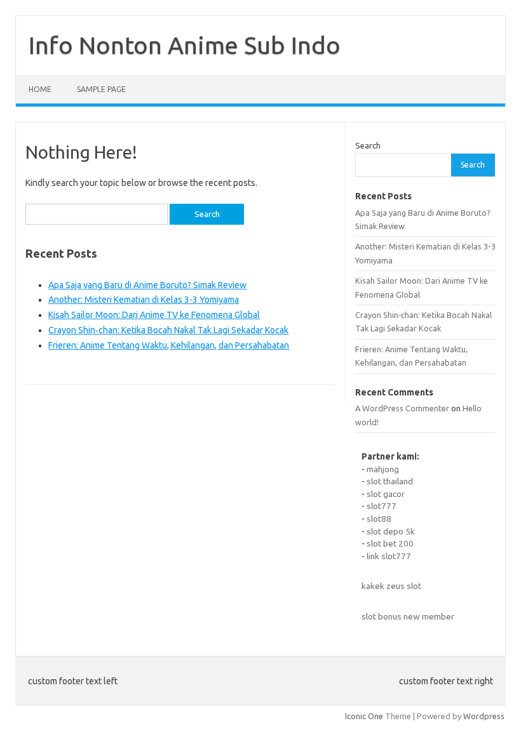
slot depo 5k (391, 531)
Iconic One (364, 716)
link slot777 (389, 556)
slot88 (379, 519)
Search (368, 145)
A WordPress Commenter (402, 408)
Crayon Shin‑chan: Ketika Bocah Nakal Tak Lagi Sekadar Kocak (168, 330)
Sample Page (101, 89)
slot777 (381, 506)
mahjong (383, 469)
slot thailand (390, 481)
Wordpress (483, 716)
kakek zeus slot (391, 586)
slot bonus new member (408, 616)
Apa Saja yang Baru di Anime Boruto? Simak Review (147, 285)
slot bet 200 (390, 543)
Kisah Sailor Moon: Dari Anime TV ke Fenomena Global (154, 315)
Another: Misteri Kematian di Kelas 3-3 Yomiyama (143, 300)
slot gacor (386, 494)
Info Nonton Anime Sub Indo (185, 45)
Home (40, 89)
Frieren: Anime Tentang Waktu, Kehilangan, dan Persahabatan (168, 345)
